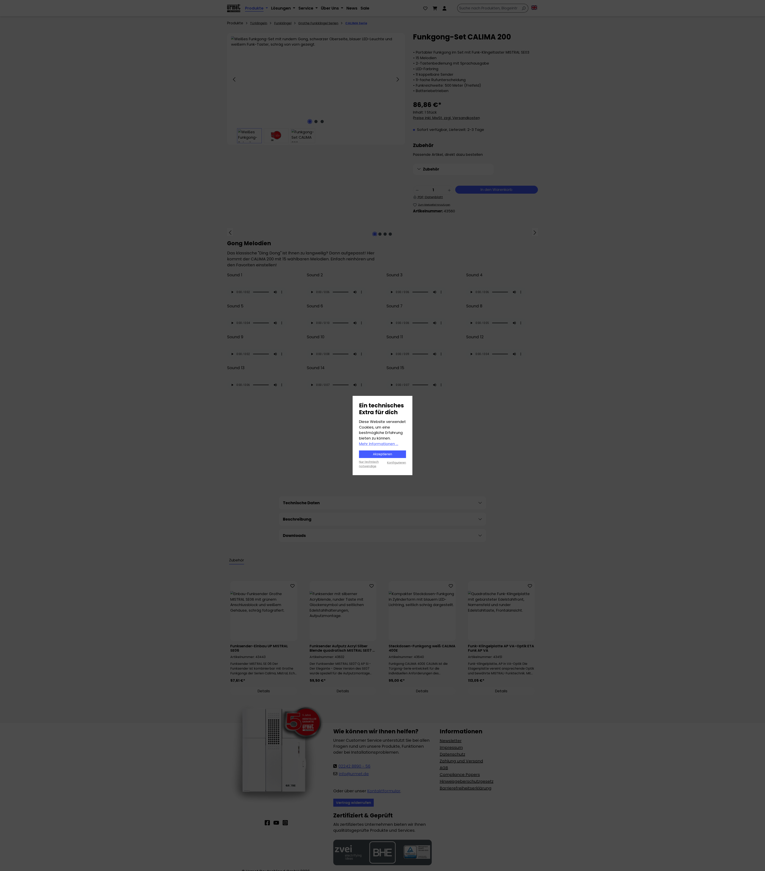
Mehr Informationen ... (378, 443)
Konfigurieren (396, 463)
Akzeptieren (382, 454)
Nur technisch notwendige (369, 464)
